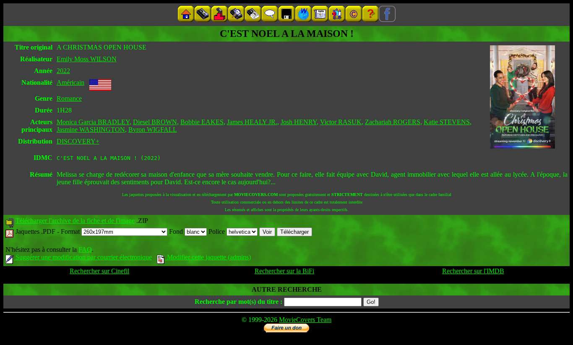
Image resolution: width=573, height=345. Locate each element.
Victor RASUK (341, 121)
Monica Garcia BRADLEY (93, 121)
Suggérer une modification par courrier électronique (83, 257)
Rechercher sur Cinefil (99, 270)
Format (71, 231)
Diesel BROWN (155, 121)
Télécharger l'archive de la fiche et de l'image (75, 220)
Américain (70, 82)
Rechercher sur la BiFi (284, 270)
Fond (177, 231)
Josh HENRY (299, 121)
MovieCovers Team (305, 319)
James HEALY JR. (252, 121)
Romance (69, 98)
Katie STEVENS (447, 121)
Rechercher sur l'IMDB (473, 270)
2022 (63, 70)
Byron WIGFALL (152, 129)
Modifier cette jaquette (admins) (208, 257)
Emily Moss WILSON (87, 59)
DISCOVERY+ (78, 141)
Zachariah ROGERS (392, 121)
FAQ (85, 249)
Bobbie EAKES (202, 121)
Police (217, 231)
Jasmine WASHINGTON (91, 129)
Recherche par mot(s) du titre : (238, 301)
